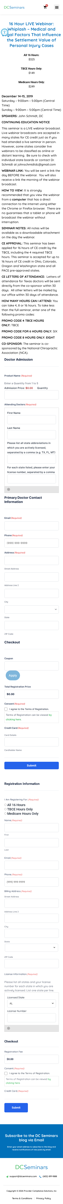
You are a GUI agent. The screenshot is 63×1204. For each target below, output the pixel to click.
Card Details (10, 735)
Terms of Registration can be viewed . (29, 717)
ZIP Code (8, 634)
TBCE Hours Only (20, 809)
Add (8, 489)
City (6, 602)
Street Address (11, 568)
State (6, 617)
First (6, 834)
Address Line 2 (11, 585)
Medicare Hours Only (22, 814)
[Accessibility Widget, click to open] (4, 32)
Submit (31, 765)
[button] (56, 7)
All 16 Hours (16, 805)
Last (6, 850)
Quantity (42, 388)
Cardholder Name (13, 750)
